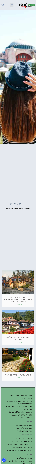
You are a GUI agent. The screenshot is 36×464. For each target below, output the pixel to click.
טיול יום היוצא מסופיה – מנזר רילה (19, 450)
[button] (11, 5)
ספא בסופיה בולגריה (24, 458)
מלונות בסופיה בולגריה (24, 439)
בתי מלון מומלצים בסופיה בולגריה (20, 445)
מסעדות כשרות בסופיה (24, 425)
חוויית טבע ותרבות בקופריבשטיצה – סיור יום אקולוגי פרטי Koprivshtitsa (18, 299)
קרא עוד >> (18, 304)
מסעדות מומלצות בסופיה (23, 428)
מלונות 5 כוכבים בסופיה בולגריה (20, 442)
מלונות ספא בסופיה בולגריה (22, 447)
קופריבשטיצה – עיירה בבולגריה (18, 375)
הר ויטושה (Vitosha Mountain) (20, 412)
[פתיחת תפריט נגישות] (4, 460)
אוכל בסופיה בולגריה (24, 431)
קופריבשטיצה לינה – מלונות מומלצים (18, 338)
